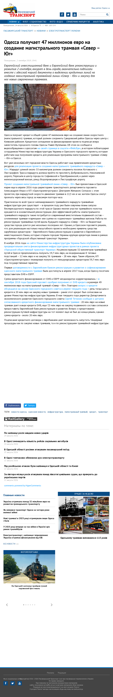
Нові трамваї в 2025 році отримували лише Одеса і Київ (28, 519)
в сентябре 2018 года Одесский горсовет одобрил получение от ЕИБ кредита (51, 280)
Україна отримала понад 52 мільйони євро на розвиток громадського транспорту (26, 502)
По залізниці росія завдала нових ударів (26, 432)
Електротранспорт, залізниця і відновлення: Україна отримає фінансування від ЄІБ (25, 536)
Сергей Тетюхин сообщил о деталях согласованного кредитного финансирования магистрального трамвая (54, 300)
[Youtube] (74, 14)
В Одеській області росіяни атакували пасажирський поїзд (36, 449)
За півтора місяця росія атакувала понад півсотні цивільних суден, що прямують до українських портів (50, 476)
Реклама (50, 673)
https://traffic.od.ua (22, 10)
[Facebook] (62, 14)
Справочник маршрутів (78, 21)
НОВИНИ (13, 21)
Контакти (56, 26)
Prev (7, 604)
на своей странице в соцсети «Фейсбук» (59, 148)
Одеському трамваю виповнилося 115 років (83, 537)
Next (51, 604)
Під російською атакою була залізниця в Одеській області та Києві (41, 466)
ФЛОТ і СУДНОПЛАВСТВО (34, 21)
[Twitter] (68, 14)
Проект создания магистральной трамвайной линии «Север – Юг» (39, 184)
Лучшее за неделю (83, 494)
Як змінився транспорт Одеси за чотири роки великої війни (26, 511)
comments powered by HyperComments (22, 485)
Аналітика (98, 21)
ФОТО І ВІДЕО (56, 21)
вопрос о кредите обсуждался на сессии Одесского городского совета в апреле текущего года (50, 287)
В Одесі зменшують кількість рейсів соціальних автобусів (36, 441)
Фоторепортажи (29, 552)
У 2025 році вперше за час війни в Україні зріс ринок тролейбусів (26, 528)
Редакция (62, 673)
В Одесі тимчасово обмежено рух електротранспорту (34, 457)
